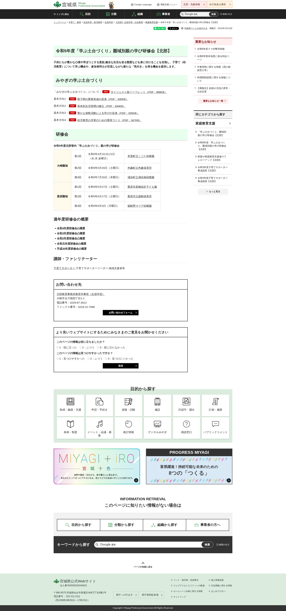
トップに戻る (62, 14)
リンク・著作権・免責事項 (185, 580)
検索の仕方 (227, 14)
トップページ (60, 22)
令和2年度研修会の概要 (71, 238)
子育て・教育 (75, 22)
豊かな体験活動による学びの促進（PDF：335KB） (108, 113)
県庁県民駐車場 (150, 595)
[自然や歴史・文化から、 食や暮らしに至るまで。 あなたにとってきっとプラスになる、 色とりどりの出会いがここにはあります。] (97, 476)
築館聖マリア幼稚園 (140, 205)
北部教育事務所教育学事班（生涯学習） (81, 294)
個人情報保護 (217, 580)
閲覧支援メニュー (169, 4)
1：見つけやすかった (72, 358)
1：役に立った (68, 347)
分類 (113, 13)
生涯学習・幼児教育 (92, 22)
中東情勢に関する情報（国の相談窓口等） (213, 68)
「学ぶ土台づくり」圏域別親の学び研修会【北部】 (212, 133)
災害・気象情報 (191, 4)
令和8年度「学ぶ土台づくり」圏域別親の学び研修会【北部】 (212, 146)
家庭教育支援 (151, 22)
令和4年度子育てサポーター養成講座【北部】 (213, 180)
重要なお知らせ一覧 (213, 101)
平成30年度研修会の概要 (72, 248)
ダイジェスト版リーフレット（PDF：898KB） (139, 92)
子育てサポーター (64, 268)
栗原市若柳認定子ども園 (142, 186)
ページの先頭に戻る (143, 567)
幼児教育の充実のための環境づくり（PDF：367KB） (109, 120)
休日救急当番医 (217, 4)
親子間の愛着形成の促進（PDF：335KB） (102, 99)
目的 (88, 13)
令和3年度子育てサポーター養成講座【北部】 (213, 169)
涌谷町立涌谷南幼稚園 (141, 177)
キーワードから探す (73, 545)
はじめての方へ (218, 591)
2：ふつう (88, 347)
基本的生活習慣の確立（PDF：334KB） (101, 106)
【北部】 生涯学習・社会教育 (129, 22)
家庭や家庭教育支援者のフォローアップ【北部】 (212, 158)
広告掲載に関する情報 (221, 585)
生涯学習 (109, 22)
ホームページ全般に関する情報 (188, 591)
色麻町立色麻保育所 (140, 167)
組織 (140, 13)
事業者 (166, 13)
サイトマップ (179, 597)
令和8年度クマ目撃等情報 (211, 49)
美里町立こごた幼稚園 (141, 156)
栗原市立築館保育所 (140, 196)
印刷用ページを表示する (195, 28)
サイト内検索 (182, 14)
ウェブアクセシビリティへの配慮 (189, 585)
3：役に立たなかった (112, 347)
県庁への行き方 (124, 595)
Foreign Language (143, 4)
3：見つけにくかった (120, 358)
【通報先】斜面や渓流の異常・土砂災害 (213, 90)
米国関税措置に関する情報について (213, 79)
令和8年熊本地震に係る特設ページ (213, 58)
